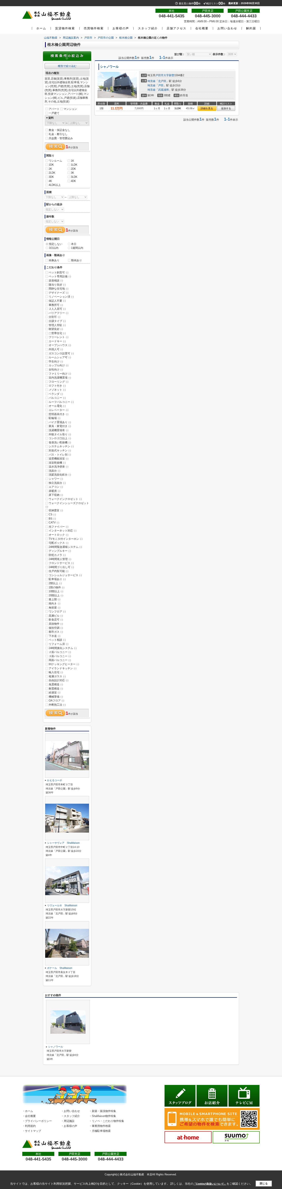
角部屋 (54, 607)
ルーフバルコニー (61, 401)
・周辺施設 (68, 1121)
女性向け (56, 369)
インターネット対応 (62, 530)
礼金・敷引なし (58, 134)
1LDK (74, 164)
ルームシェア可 (60, 357)
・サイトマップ (31, 1130)
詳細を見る (207, 108)
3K (72, 172)
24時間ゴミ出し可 (61, 567)
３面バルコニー (60, 656)
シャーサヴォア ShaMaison (63, 842)
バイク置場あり (60, 422)
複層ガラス (57, 676)
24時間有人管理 (60, 559)
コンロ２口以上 (60, 438)
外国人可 (56, 349)
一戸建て (54, 113)
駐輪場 (54, 418)
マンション (70, 108)
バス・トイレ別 (60, 454)
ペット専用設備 (60, 276)
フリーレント (58, 337)
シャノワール (109, 66)
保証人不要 (57, 300)
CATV (54, 522)
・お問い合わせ (70, 1111)
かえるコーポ (54, 780)
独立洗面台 (57, 482)
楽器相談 (56, 280)
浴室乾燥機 (57, 462)
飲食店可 (56, 619)
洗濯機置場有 (58, 430)
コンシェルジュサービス (65, 575)
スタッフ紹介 (148, 28)
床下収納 (56, 494)
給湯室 (54, 692)
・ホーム (27, 1111)
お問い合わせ (227, 28)
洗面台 (54, 470)
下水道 (54, 635)
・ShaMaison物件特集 (102, 1116)
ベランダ (56, 393)
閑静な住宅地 (58, 288)
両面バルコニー (60, 660)
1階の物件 (56, 587)
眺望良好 (56, 329)
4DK (73, 181)
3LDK (74, 176)
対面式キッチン (60, 450)
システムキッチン (61, 446)
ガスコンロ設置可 (61, 353)
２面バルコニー (60, 652)
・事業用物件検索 (100, 1125)
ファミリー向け (60, 373)
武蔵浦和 (163, 89)
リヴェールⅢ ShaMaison (62, 905)
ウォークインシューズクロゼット (67, 505)
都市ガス (56, 631)
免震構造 (56, 684)
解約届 (251, 28)
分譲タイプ (57, 321)
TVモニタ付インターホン (66, 538)
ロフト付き (57, 385)
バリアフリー (58, 312)
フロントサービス (61, 563)
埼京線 (151, 81)
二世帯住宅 (57, 333)
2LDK (52, 172)
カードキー (57, 341)
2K (50, 168)
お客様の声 (121, 28)
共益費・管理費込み (61, 138)
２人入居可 (57, 308)
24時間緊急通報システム (65, 546)
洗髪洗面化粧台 (60, 474)
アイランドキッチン (62, 668)
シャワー (56, 478)
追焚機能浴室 (58, 458)
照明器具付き (58, 414)
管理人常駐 (57, 325)
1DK (51, 164)
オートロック (58, 534)
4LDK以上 (55, 184)
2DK (73, 168)
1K (72, 160)
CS (52, 514)
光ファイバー (58, 526)
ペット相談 (57, 639)
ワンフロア (57, 611)
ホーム (41, 28)
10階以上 (56, 591)
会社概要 (202, 28)
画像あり (54, 260)
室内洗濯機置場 (60, 377)
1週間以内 (77, 247)
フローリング (58, 381)
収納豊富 (56, 510)
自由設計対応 (58, 680)
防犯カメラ (57, 555)
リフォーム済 (58, 644)
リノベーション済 (61, 296)
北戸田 (162, 81)
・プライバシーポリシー (37, 1121)
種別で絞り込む (67, 66)
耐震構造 (56, 688)
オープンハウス (60, 345)
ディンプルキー (60, 550)
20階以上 (56, 595)
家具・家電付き (60, 426)
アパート (54, 108)
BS (52, 518)
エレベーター (58, 410)
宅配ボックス (58, 542)
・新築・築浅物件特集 (102, 1111)
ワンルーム (55, 160)
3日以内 (53, 247)
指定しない (55, 244)
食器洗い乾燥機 (60, 442)
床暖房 (54, 490)
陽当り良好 (57, 284)
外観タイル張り (60, 434)
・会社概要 (29, 1116)
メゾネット (57, 389)
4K (50, 181)
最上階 (54, 599)
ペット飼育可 (58, 272)
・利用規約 (29, 1125)
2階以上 (55, 583)
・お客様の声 (69, 1125)
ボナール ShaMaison (59, 968)
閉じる (264, 1183)
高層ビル (56, 615)
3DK (51, 176)
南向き (54, 603)
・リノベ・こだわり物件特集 (106, 1121)
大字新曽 (169, 75)
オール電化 (57, 405)
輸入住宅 (56, 672)
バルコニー (57, 397)
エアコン (56, 486)
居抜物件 (56, 623)
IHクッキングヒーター (64, 664)
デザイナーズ (58, 292)
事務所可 (56, 304)
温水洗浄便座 (58, 466)
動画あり (76, 260)
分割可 (54, 316)
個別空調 (56, 627)
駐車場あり (57, 579)
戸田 (161, 85)
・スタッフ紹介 (70, 1116)
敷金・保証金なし (59, 130)
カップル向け (58, 365)
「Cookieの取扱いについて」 (209, 1183)
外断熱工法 (57, 704)
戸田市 (159, 75)
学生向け (56, 361)
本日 (73, 244)
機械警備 (56, 696)
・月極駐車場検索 (100, 1130)
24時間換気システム (63, 648)
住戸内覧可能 (58, 571)
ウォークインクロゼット (65, 499)
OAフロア (56, 700)
